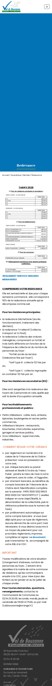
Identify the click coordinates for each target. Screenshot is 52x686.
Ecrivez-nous (10, 663)
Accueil (5, 175)
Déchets (26, 175)
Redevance (37, 175)
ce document (37, 537)
